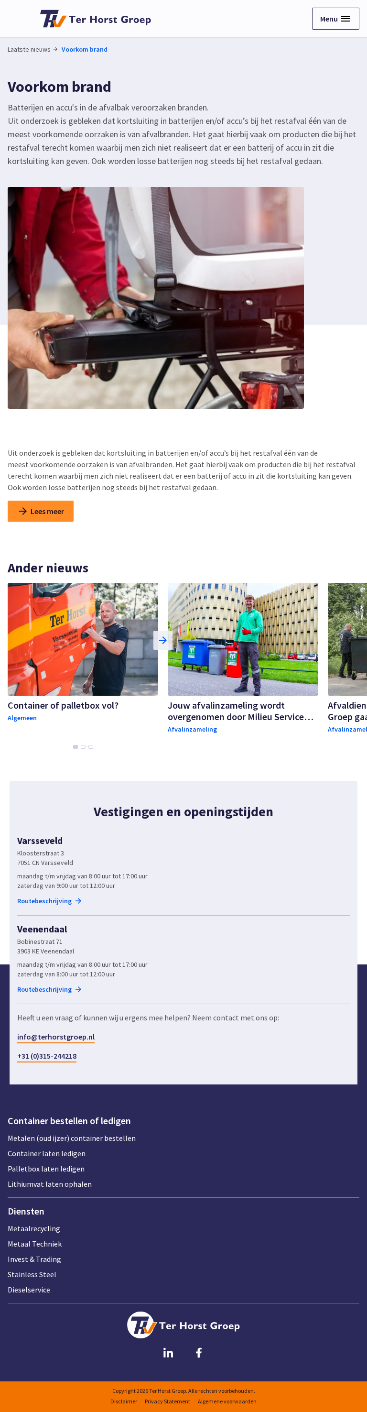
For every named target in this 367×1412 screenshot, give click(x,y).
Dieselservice (29, 1289)
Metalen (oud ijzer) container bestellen (72, 1138)
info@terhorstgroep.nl (56, 1036)
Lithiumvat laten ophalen (50, 1184)
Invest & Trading (34, 1259)
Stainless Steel (32, 1274)
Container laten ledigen (47, 1153)
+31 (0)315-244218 (46, 1056)
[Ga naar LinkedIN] (168, 1352)
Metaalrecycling (34, 1228)
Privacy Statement (167, 1401)
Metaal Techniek (35, 1243)
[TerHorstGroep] (96, 19)
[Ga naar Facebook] (199, 1352)
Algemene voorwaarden (227, 1401)
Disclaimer (123, 1401)
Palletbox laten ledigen (46, 1168)
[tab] (75, 747)
